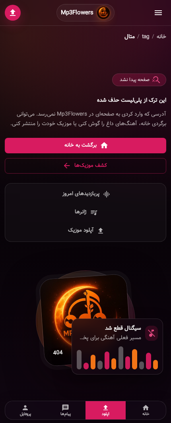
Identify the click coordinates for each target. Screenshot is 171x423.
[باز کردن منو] (158, 13)
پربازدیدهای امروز (80, 193)
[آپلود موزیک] (13, 13)
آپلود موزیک (80, 230)
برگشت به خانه (80, 145)
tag (146, 37)
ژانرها (81, 212)
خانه (161, 37)
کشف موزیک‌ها (90, 165)
